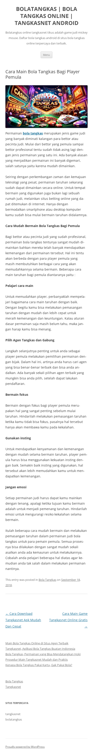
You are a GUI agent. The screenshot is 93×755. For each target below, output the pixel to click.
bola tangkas (33, 133)
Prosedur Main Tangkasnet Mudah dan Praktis (36, 659)
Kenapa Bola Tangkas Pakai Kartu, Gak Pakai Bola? (38, 665)
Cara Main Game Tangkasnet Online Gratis (68, 619)
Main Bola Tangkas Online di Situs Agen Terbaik (36, 643)
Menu (46, 54)
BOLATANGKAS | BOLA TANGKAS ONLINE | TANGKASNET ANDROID (47, 16)
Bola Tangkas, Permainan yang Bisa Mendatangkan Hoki (43, 654)
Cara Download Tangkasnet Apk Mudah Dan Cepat (23, 619)
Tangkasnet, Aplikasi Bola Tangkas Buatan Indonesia (40, 649)
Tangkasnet (13, 687)
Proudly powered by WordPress (25, 747)
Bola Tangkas (47, 580)
